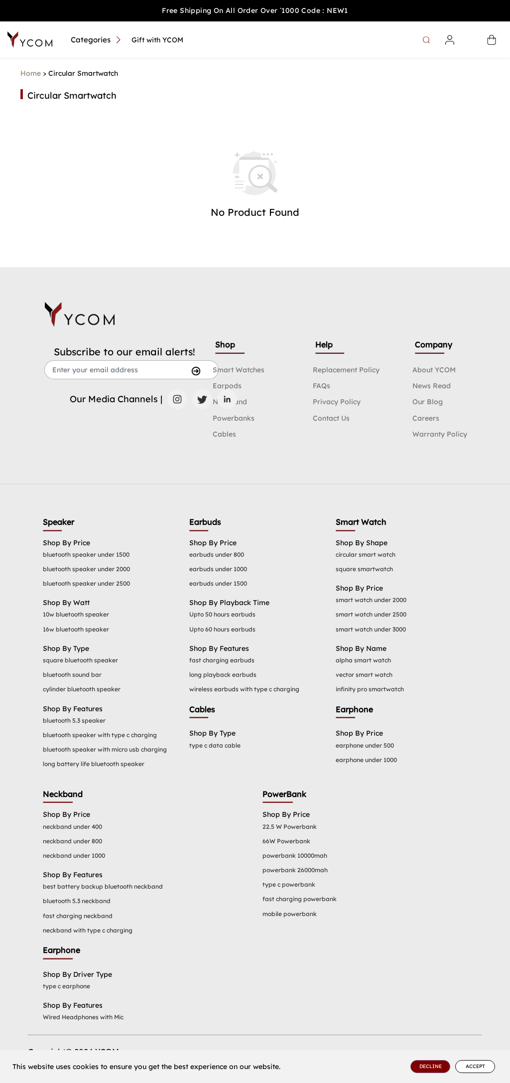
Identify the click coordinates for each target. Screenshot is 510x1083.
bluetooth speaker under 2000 (86, 569)
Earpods (227, 385)
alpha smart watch (363, 660)
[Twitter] (202, 399)
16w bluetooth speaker (76, 629)
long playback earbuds (222, 674)
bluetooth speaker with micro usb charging (105, 749)
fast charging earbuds (222, 660)
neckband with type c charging (87, 930)
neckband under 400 (72, 826)
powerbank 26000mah (295, 870)
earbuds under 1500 (218, 583)
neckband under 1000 (74, 855)
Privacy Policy (337, 401)
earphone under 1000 (366, 760)
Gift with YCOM (157, 39)
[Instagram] (177, 399)
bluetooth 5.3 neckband (77, 901)
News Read (431, 385)
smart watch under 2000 (371, 600)
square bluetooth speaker (80, 660)
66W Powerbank (286, 841)
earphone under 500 (365, 745)
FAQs (321, 385)
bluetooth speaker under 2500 (86, 583)
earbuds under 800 (216, 554)
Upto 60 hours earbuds (222, 629)
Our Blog (427, 401)
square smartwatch (364, 569)
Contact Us (331, 418)
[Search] (428, 40)
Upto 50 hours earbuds (222, 614)
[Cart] (492, 40)
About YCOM (434, 369)
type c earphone (66, 986)
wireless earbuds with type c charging (244, 689)
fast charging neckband (78, 916)
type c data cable (215, 745)
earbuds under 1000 (218, 569)
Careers (425, 418)
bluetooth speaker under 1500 (86, 554)
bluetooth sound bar (72, 674)
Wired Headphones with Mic (83, 1017)
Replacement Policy (346, 369)
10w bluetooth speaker (76, 614)
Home (30, 73)
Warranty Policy (439, 434)
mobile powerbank (289, 914)
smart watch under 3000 (371, 629)
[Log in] (450, 40)
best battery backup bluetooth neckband (103, 886)
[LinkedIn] (227, 399)
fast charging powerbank (299, 899)
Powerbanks (234, 418)
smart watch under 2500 (371, 614)
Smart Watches (238, 369)
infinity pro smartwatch (370, 689)
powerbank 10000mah (294, 855)
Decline (430, 1066)
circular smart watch (365, 554)
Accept (475, 1066)
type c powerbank (288, 884)
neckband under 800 (72, 841)
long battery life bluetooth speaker (93, 764)
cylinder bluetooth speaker (82, 689)
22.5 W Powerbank (289, 826)
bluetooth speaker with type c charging (100, 735)
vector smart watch (364, 674)
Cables (224, 434)
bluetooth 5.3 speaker (74, 720)
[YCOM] (29, 39)
